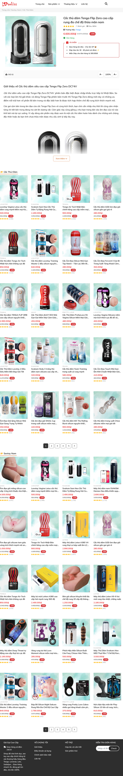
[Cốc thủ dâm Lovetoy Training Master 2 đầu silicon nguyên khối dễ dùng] (45, 243)
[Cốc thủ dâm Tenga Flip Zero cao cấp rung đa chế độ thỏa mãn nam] (30, 41)
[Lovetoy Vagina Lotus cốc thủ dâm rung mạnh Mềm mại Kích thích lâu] (14, 189)
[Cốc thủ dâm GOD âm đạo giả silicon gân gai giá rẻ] (107, 189)
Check (114, 748)
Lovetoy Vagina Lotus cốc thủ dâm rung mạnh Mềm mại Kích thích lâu (13, 209)
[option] (30, 41)
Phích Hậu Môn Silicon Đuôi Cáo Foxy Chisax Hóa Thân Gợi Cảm (74, 653)
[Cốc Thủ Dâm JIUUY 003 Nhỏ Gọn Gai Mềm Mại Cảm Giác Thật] (45, 297)
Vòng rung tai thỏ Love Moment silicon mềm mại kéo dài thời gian (44, 653)
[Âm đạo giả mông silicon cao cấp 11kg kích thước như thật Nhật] (14, 470)
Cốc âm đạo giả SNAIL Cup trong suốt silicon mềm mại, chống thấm (43, 423)
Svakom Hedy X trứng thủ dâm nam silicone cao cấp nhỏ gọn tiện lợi (44, 371)
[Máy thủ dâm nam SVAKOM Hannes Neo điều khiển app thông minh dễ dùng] (107, 470)
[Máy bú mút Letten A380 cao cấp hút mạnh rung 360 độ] (45, 578)
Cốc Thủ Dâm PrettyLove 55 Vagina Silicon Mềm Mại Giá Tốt (75, 318)
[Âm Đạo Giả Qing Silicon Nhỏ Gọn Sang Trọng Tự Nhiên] (14, 405)
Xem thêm (60, 158)
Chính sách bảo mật (42, 755)
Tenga (78, 30)
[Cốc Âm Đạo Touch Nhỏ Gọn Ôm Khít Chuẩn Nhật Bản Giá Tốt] (107, 351)
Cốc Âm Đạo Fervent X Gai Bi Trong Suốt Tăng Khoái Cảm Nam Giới (107, 263)
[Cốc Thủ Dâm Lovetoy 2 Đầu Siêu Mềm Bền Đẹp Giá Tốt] (14, 351)
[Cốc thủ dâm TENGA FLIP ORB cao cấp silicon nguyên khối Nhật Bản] (14, 297)
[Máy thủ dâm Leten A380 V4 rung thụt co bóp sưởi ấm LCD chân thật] (76, 524)
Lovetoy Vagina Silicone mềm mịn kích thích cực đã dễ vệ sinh (107, 318)
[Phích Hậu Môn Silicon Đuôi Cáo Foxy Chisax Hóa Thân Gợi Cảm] (76, 632)
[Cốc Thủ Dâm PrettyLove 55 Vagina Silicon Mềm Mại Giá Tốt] (76, 297)
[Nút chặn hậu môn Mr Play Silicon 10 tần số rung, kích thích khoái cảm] (107, 686)
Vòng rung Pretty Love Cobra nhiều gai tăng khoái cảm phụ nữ (75, 707)
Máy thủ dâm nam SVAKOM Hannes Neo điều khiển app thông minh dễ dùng (106, 491)
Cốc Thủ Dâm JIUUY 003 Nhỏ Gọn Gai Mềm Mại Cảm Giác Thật (44, 318)
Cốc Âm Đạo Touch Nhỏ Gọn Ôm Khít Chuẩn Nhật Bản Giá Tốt (107, 371)
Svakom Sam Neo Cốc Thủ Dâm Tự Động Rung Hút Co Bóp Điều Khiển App (43, 209)
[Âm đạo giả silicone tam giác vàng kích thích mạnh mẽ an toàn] (14, 524)
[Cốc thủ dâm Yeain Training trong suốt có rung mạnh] (76, 351)
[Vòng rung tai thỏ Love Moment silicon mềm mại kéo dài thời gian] (45, 632)
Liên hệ (37, 758)
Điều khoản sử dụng (42, 751)
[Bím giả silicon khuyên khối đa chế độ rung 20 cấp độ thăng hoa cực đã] (76, 578)
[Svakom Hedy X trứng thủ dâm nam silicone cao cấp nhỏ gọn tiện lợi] (45, 351)
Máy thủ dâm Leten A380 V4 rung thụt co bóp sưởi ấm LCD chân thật (75, 545)
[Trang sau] (74, 445)
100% (108, 74)
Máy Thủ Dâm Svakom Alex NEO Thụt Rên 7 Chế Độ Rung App (107, 653)
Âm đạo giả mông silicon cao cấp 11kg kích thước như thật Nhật (13, 491)
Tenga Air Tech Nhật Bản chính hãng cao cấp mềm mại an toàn (75, 209)
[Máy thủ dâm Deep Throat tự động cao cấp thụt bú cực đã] (14, 632)
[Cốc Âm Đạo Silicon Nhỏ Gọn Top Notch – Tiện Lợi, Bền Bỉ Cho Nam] (76, 243)
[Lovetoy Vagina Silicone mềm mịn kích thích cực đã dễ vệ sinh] (107, 297)
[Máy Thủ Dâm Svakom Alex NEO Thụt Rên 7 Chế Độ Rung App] (107, 632)
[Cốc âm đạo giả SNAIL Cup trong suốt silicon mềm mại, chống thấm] (45, 405)
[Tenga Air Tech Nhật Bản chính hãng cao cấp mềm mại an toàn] (76, 189)
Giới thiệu (38, 747)
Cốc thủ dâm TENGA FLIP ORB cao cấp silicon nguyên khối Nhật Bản (13, 318)
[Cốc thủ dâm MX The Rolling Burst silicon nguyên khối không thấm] (76, 405)
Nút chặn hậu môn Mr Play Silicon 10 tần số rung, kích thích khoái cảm (105, 707)
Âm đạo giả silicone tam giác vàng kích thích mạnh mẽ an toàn (13, 545)
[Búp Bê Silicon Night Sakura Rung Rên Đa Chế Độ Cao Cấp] (45, 686)
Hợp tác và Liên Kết (73, 747)
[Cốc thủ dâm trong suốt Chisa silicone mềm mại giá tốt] (107, 405)
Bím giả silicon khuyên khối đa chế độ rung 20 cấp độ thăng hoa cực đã (75, 599)
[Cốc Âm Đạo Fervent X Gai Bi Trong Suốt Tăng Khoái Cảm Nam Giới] (107, 243)
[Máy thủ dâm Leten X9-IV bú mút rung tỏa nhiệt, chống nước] (107, 578)
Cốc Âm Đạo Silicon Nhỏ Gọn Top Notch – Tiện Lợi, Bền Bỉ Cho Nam (75, 263)
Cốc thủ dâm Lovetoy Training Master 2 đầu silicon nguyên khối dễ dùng (44, 263)
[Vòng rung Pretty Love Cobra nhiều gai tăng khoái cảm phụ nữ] (76, 686)
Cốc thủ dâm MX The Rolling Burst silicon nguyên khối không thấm (75, 423)
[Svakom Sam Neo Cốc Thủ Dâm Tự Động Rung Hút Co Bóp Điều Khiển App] (45, 189)
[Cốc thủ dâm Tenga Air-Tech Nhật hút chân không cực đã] (14, 243)
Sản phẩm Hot (71, 751)
